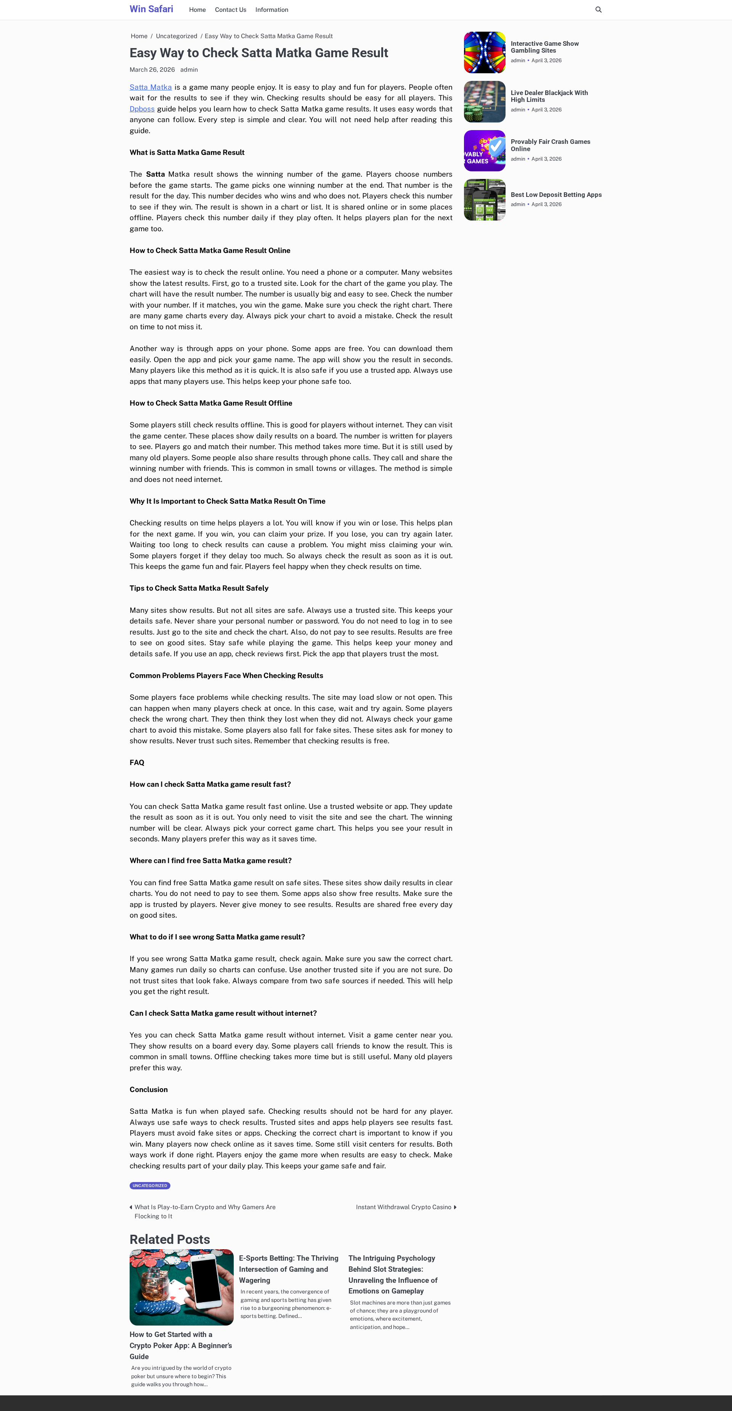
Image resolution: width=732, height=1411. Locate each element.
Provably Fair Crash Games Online (551, 145)
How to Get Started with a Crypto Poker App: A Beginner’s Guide (181, 1345)
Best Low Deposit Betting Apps (556, 194)
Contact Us (230, 9)
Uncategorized (150, 1185)
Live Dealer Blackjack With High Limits (549, 96)
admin (189, 69)
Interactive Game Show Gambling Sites (545, 47)
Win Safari (151, 8)
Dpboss (142, 109)
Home (197, 9)
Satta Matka (151, 87)
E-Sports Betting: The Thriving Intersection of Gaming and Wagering (289, 1269)
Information (271, 9)
